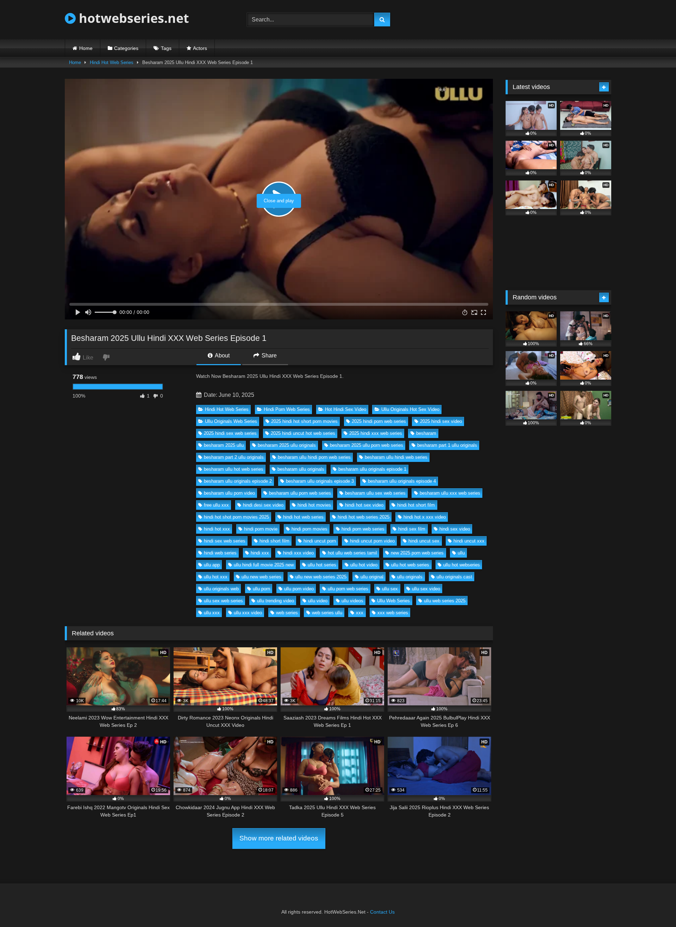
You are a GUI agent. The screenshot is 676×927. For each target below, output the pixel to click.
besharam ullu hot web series (233, 469)
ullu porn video (299, 588)
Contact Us (382, 912)
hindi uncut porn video (372, 541)
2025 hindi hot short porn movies (304, 421)
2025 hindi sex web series (230, 433)
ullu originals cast (454, 576)
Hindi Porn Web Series (287, 409)
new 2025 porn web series (417, 552)
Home (86, 48)
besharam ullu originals (300, 469)
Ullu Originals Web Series (231, 421)
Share (268, 355)
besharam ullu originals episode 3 (320, 481)
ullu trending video (275, 600)
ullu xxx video (248, 612)
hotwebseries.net (132, 18)
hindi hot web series (303, 517)
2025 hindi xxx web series (375, 433)
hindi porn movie (260, 529)
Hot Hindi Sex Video (345, 409)
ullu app (212, 564)
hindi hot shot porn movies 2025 (236, 517)
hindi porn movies (309, 529)
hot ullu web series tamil (352, 552)
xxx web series (392, 612)
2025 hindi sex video (441, 421)
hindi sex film (411, 529)
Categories (126, 48)
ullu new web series (261, 576)
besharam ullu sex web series (375, 493)
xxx (359, 612)
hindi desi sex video (263, 505)
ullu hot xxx (215, 576)
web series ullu (327, 612)
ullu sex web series (223, 600)
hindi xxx (260, 552)
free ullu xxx (216, 505)
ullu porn (261, 588)
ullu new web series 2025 (320, 576)
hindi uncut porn (319, 541)
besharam (426, 433)
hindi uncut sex (423, 541)
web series (287, 612)
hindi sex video (454, 529)
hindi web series (220, 552)
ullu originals (410, 576)
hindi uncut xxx (468, 541)
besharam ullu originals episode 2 (238, 481)
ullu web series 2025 (444, 600)
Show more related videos (278, 838)
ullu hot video (363, 564)
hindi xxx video (298, 552)
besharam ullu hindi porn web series (314, 457)
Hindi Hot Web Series (111, 62)
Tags (166, 48)
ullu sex (390, 588)
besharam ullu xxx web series (450, 493)
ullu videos (352, 600)
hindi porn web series (363, 529)
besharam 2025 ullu (224, 445)
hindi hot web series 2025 (363, 517)
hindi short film (274, 541)
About (222, 355)
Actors (200, 48)
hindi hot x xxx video (424, 517)
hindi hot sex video (364, 505)
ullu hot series (322, 564)
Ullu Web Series (393, 600)
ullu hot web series (410, 564)
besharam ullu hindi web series (396, 457)
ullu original (372, 576)
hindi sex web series (224, 541)
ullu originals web (221, 588)
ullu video (317, 600)
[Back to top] (654, 906)
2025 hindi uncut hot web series (303, 433)
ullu (461, 552)
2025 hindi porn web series (379, 421)
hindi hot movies (314, 505)
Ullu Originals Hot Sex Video (410, 409)
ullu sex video (426, 588)
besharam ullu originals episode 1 (372, 469)
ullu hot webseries (461, 564)
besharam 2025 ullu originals (287, 445)
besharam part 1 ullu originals (447, 445)
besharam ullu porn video (229, 493)
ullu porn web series (348, 588)
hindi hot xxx (217, 529)
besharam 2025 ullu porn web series (366, 445)
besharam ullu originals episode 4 (402, 481)
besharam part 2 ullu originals (234, 457)
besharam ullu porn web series (300, 493)
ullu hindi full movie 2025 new (264, 564)
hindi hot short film (416, 505)
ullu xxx (212, 612)
